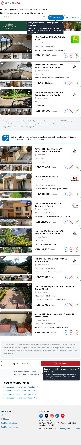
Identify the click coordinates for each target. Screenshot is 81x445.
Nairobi (21, 10)
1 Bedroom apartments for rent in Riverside (19, 390)
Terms (77, 429)
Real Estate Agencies (9, 427)
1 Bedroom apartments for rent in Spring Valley (20, 398)
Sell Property (6, 419)
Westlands (29, 10)
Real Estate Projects (9, 423)
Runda (36, 10)
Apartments (12, 10)
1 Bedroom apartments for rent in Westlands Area (21, 387)
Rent (5, 10)
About (3, 415)
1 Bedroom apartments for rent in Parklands (19, 394)
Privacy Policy (65, 429)
